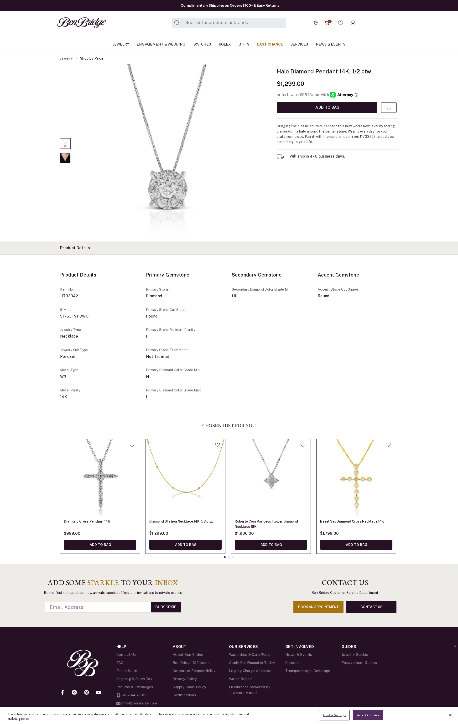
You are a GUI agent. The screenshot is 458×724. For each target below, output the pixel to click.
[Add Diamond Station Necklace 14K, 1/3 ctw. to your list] (217, 444)
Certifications (184, 695)
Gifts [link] (244, 44)
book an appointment (318, 607)
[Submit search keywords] (177, 23)
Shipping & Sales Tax (134, 679)
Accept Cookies (368, 715)
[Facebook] (62, 693)
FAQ (120, 663)
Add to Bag (327, 107)
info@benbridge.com (138, 703)
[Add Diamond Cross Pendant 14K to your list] (132, 444)
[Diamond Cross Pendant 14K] (100, 479)
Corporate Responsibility (194, 671)
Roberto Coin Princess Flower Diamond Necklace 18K (266, 524)
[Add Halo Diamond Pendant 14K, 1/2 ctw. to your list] (389, 107)
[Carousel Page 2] (65, 158)
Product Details (75, 248)
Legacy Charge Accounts (250, 671)
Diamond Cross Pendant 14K (87, 521)
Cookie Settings (334, 715)
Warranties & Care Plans (249, 654)
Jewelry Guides (355, 654)
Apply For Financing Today (252, 663)
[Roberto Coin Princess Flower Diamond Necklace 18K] (271, 479)
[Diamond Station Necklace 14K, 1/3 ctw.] (185, 479)
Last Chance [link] (270, 44)
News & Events (298, 654)
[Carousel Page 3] (233, 557)
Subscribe (166, 607)
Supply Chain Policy (189, 687)
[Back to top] (455, 645)
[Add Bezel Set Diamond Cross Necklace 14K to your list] (388, 444)
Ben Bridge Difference (192, 663)
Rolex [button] (225, 44)
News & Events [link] (330, 44)
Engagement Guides (359, 663)
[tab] (75, 247)
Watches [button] (202, 44)
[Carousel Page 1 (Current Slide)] (65, 143)
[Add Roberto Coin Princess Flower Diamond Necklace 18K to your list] (303, 444)
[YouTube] (98, 693)
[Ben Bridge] (72, 23)
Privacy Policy (185, 679)
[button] (340, 23)
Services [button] (299, 44)
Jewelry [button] (121, 44)
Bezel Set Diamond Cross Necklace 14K (352, 521)
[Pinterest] (86, 693)
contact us (371, 607)
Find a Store (126, 671)
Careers (292, 663)
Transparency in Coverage (307, 671)
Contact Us (126, 654)
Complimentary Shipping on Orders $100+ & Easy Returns (230, 5)
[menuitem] (121, 44)
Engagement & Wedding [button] (161, 44)
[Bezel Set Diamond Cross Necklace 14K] (356, 479)
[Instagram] (74, 693)
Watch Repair (240, 679)
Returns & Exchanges (134, 687)
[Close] (450, 715)
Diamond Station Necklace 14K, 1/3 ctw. (181, 521)
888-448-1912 (133, 695)
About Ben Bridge (188, 654)
